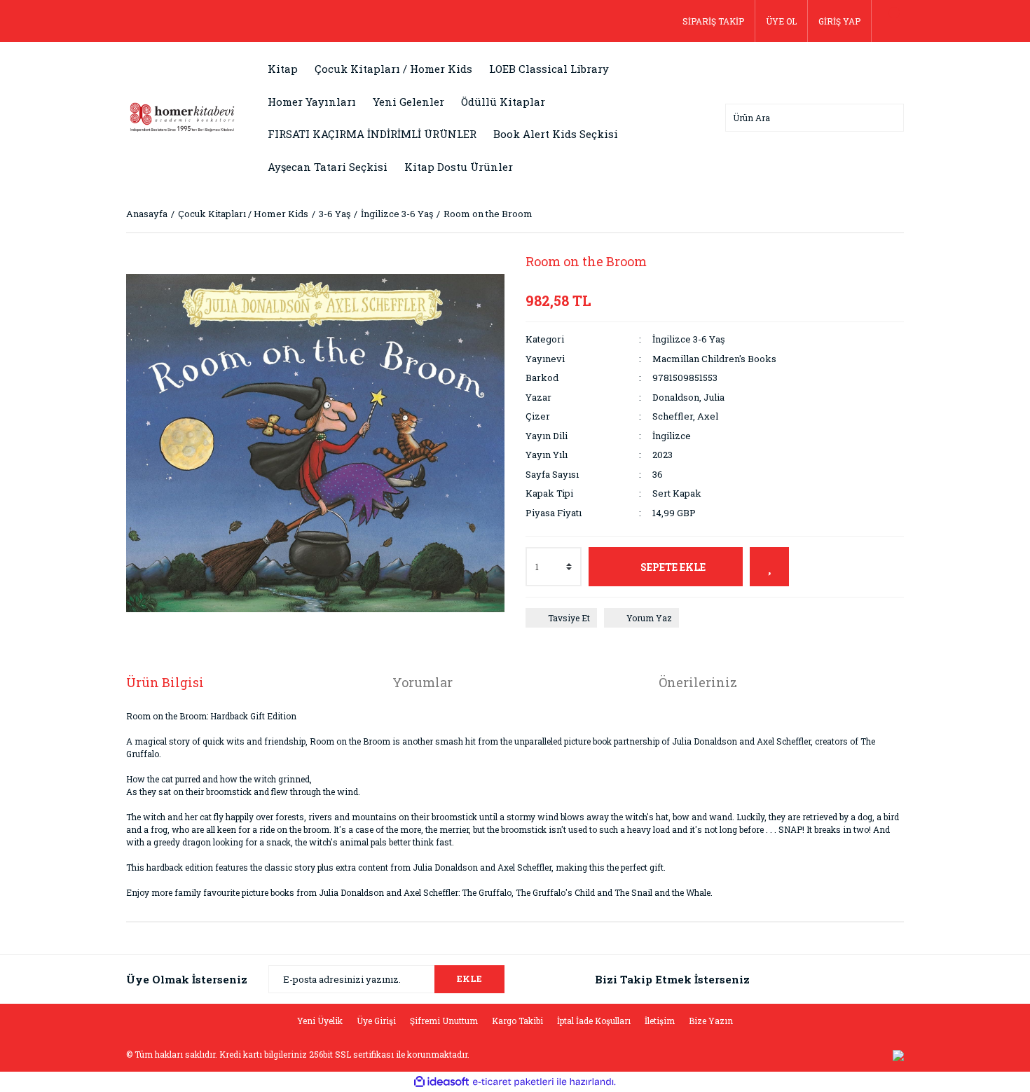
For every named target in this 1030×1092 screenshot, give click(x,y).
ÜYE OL (781, 21)
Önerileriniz (698, 682)
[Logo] (182, 116)
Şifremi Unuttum (444, 1020)
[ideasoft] (441, 1081)
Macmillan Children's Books (714, 358)
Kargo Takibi (517, 1020)
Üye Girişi (376, 1020)
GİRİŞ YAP (839, 21)
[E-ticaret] (513, 1082)
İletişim (660, 1020)
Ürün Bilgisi (165, 682)
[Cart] (888, 21)
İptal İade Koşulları (594, 1020)
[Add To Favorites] (769, 566)
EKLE (469, 978)
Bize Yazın (711, 1020)
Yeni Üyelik (320, 1020)
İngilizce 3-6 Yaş (688, 339)
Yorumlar (422, 682)
